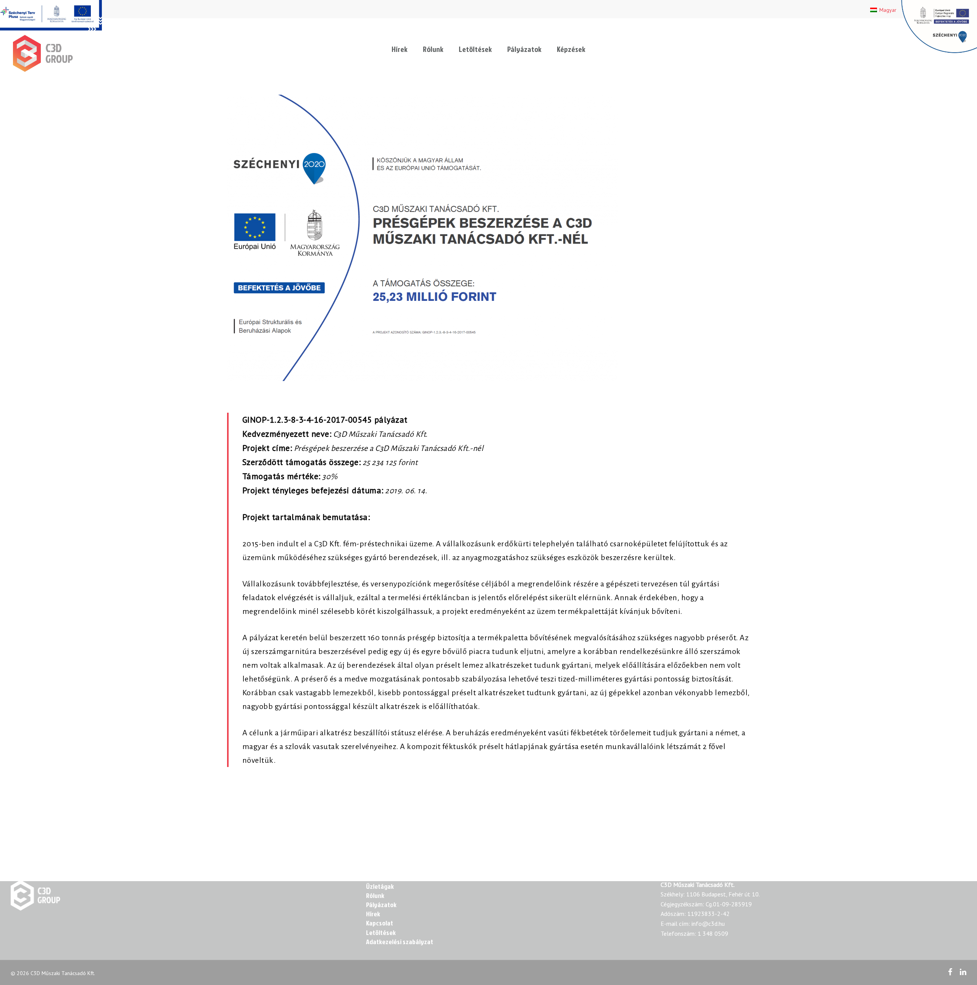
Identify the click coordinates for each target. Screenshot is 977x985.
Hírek (400, 49)
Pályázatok (524, 49)
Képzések (571, 49)
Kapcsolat (379, 923)
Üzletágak (380, 886)
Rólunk (433, 49)
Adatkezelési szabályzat (399, 942)
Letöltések (475, 49)
